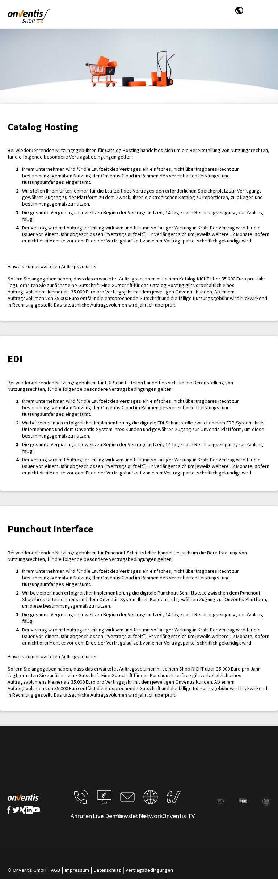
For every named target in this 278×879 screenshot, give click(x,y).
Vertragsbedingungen (149, 870)
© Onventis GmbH (27, 870)
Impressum (77, 870)
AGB (55, 870)
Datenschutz (107, 870)
